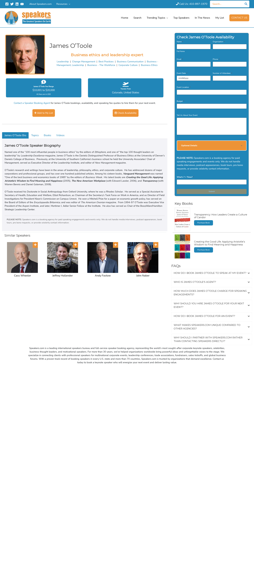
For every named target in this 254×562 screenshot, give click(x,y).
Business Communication (130, 61)
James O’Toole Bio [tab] (15, 135)
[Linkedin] (17, 4)
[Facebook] (7, 4)
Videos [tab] (60, 135)
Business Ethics (149, 65)
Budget (180, 101)
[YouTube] (22, 4)
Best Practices (106, 61)
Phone (216, 59)
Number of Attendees (222, 73)
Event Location (183, 87)
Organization (219, 41)
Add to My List (45, 113)
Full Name (181, 51)
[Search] (246, 4)
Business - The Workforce (101, 65)
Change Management (83, 61)
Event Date (182, 73)
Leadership (63, 61)
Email (180, 59)
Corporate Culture (128, 65)
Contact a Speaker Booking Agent (32, 103)
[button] (68, 4)
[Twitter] (12, 4)
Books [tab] (47, 135)
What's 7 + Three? (185, 177)
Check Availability (127, 113)
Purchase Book (203, 222)
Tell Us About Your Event (187, 115)
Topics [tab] (35, 135)
